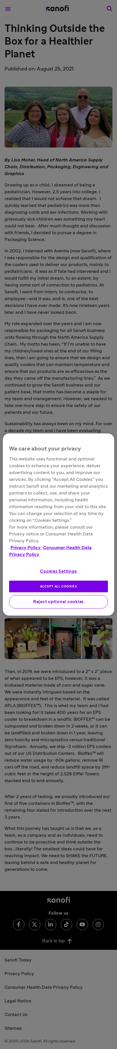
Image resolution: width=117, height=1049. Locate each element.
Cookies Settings (58, 571)
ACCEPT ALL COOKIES (58, 586)
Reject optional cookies (58, 602)
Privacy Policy (26, 547)
